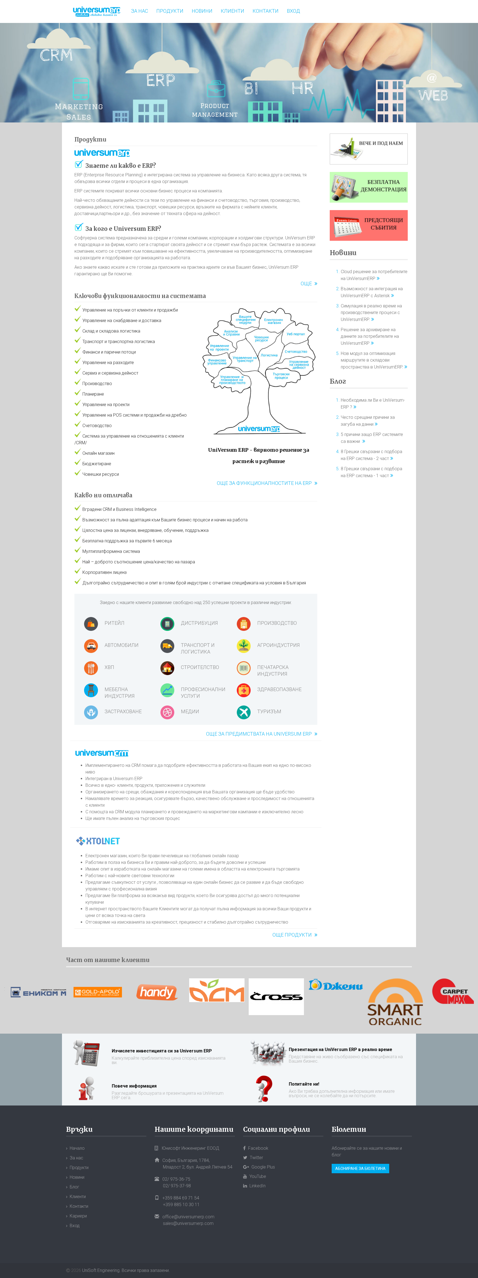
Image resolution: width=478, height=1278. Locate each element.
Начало (77, 1148)
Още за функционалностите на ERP (264, 483)
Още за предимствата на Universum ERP (259, 734)
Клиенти (232, 11)
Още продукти (292, 935)
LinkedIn (257, 1185)
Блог (338, 381)
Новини (202, 11)
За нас (139, 11)
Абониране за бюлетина (360, 1168)
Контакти (266, 11)
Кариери (78, 1216)
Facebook (257, 1148)
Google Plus (262, 1167)
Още (306, 283)
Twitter (256, 1157)
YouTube (257, 1176)
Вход (293, 11)
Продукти (169, 11)
